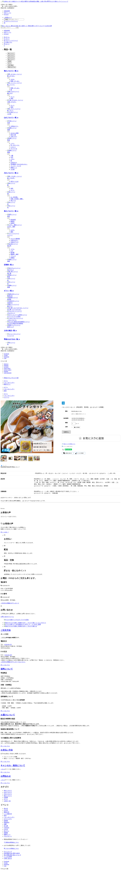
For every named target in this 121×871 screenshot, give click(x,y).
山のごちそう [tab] (11, 55)
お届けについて (8, 715)
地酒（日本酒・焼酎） (17, 199)
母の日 (6, 808)
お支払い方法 (7, 750)
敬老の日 (6, 812)
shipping (6, 365)
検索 (7, 19)
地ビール (13, 200)
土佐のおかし (14, 240)
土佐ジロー (14, 136)
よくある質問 (8, 856)
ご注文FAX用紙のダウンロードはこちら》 (13, 662)
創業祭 (6, 833)
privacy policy (7, 370)
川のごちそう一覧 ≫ (11, 173)
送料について (7, 669)
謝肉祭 (6, 820)
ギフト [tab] (9, 63)
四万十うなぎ (14, 181)
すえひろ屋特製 (15, 238)
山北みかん (14, 162)
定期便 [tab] (9, 61)
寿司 (5, 391)
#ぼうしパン (7, 12)
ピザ (12, 251)
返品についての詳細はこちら (69, 443)
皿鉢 (12, 231)
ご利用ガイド (8, 17)
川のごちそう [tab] (11, 57)
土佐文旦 (6, 827)
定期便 (6, 797)
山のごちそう (8, 792)
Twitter (6, 355)
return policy (7, 368)
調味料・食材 (14, 254)
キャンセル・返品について (13, 765)
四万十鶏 (13, 135)
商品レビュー (16, 467)
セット (12, 96)
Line (5, 358)
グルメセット (8, 836)
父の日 (6, 810)
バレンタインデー (9, 382)
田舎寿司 (13, 219)
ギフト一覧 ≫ (9, 291)
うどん (12, 249)
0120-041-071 (8, 644)
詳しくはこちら (5, 665)
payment (6, 367)
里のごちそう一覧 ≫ (11, 211)
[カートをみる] (4, 23)
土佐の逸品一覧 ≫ (10, 330)
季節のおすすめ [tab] (11, 67)
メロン (12, 159)
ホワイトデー (8, 819)
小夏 (12, 155)
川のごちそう (8, 794)
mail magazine (7, 373)
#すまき (6, 14)
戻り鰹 (6, 826)
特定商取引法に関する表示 (12, 853)
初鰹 (5, 824)
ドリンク (13, 256)
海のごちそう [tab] (11, 53)
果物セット (14, 167)
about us (6, 364)
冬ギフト (6, 831)
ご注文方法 (6, 630)
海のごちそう (8, 790)
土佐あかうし (14, 126)
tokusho (6, 371)
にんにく (13, 147)
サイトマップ (8, 851)
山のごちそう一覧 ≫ (11, 117)
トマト (12, 143)
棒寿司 (12, 221)
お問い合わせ (8, 858)
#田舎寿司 (7, 11)
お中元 (6, 829)
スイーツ (6, 397)
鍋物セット (7, 834)
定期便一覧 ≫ (9, 265)
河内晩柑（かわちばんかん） (19, 164)
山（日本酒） (14, 197)
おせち (12, 230)
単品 (12, 98)
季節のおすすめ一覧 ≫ (12, 339)
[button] (7, 37)
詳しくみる (4, 532)
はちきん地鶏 (14, 133)
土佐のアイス (14, 242)
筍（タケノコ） (15, 145)
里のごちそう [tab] (11, 59)
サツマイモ (14, 148)
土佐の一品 (7, 801)
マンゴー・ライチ (16, 166)
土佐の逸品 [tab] (10, 65)
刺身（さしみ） (15, 81)
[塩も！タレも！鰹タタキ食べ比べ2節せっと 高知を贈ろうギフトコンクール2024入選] (26, 26)
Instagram (6, 356)
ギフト (6, 381)
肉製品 (12, 257)
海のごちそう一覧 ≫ (11, 71)
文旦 (12, 157)
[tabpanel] (62, 92)
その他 (12, 169)
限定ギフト (7, 384)
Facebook (6, 353)
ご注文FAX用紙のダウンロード (10, 603)
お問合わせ (6, 776)
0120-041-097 (8, 655)
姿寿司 (12, 223)
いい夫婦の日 (8, 813)
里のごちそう (8, 795)
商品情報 (3, 467)
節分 (5, 815)
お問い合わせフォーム (7, 616)
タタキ (12, 79)
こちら (3, 769)
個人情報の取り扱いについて (12, 855)
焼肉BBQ (6, 822)
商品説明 (9, 467)
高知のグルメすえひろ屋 (11, 378)
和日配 (12, 252)
